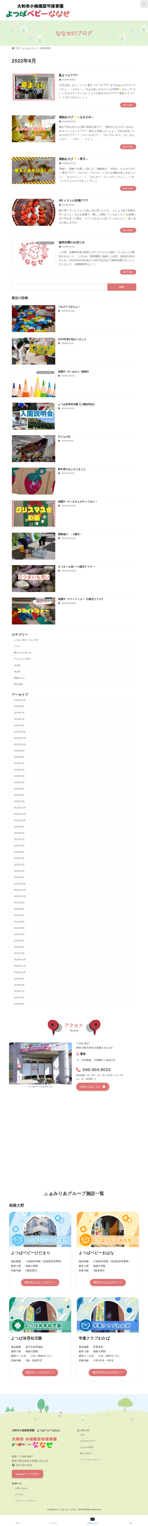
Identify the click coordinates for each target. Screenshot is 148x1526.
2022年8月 (19, 833)
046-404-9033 (96, 1069)
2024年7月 (19, 712)
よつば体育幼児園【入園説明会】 (77, 404)
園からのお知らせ (22, 652)
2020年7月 (19, 991)
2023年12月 (20, 732)
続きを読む (128, 105)
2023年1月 (19, 801)
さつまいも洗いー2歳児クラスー (76, 566)
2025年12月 (20, 700)
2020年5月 (19, 1004)
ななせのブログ (87, 1441)
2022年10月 (20, 820)
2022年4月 (19, 858)
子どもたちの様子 (22, 659)
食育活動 (18, 684)
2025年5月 (19, 706)
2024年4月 (19, 725)
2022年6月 (19, 845)
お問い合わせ (21, 1488)
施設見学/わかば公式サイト (107, 1372)
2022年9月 (19, 827)
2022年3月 (19, 864)
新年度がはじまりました (72, 469)
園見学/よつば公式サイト (40, 1372)
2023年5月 (19, 776)
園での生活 (85, 1453)
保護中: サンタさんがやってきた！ (77, 501)
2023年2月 (19, 795)
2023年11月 (20, 738)
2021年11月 (20, 890)
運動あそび (19, 678)
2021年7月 (19, 915)
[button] (92, 1087)
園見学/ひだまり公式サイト (40, 1282)
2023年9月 (19, 750)
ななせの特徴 (86, 1447)
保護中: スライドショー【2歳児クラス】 (81, 599)
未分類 (17, 665)
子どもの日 (64, 436)
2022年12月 (20, 807)
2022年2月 (19, 871)
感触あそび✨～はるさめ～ (76, 117)
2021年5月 (19, 928)
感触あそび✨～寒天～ (73, 158)
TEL (130, 1523)
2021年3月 (19, 940)
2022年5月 (19, 852)
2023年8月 (19, 757)
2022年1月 (19, 877)
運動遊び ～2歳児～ (70, 534)
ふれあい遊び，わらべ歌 (26, 640)
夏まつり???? (68, 75)
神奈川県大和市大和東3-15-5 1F (30, 1460)
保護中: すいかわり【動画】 (74, 371)
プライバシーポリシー (91, 1459)
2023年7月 (19, 763)
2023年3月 (19, 789)
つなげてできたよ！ (69, 306)
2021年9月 (19, 902)
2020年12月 (20, 959)
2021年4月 (19, 934)
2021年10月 (20, 896)
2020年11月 (20, 966)
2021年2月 (19, 947)
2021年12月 (20, 883)
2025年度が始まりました (72, 339)
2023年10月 (20, 744)
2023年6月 (19, 769)
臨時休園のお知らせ (72, 242)
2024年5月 (19, 719)
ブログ (17, 646)
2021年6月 (19, 921)
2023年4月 (19, 782)
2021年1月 (19, 953)
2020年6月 (19, 997)
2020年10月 (20, 972)
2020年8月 (19, 985)
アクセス (19, 1494)
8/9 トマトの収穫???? (73, 200)
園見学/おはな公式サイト (108, 1282)
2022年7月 (19, 839)
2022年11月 (20, 814)
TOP (82, 1435)
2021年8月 (19, 909)
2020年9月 (19, 978)
